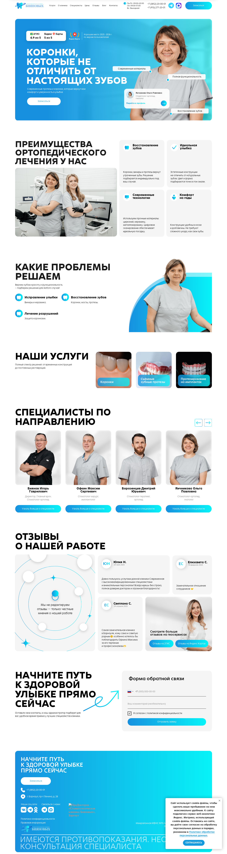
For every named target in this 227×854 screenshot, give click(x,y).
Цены (87, 5)
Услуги (52, 5)
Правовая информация (33, 822)
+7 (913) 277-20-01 (156, 7)
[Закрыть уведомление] (219, 800)
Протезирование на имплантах (193, 380)
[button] (198, 5)
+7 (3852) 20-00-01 (157, 4)
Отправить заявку (166, 721)
